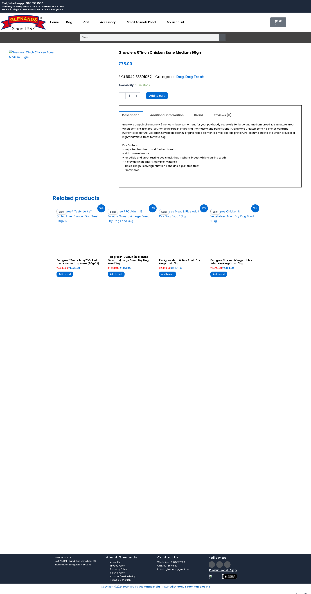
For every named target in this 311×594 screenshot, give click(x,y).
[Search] (222, 37)
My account (175, 22)
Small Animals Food (141, 22)
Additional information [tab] (167, 115)
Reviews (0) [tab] (223, 115)
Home (54, 22)
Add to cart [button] (65, 274)
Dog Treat (194, 76)
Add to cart (157, 95)
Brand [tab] (198, 115)
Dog (69, 22)
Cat (86, 22)
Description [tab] (130, 115)
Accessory (108, 22)
